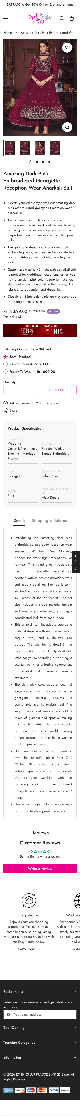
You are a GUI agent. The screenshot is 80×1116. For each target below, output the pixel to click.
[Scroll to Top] (72, 1092)
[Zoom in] (67, 127)
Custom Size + (31, 364)
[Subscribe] (72, 1014)
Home (7, 32)
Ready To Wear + (32, 371)
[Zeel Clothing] (40, 18)
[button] (71, 18)
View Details (50, 497)
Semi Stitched (20, 356)
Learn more (26, 949)
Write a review (40, 868)
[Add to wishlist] (67, 48)
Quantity (9, 382)
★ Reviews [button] (76, 562)
